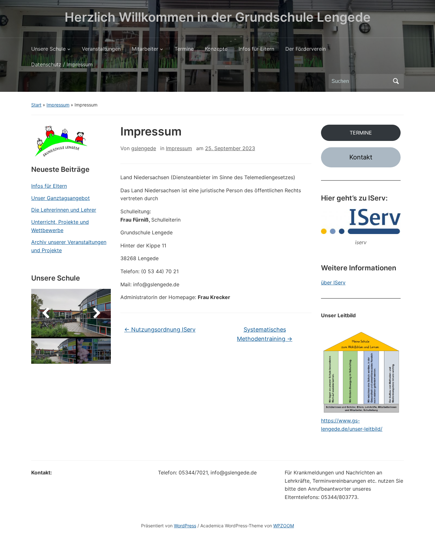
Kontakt (360, 157)
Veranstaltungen (101, 49)
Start (36, 104)
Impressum (57, 104)
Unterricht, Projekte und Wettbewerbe (60, 226)
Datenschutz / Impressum (62, 64)
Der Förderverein (305, 49)
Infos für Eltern (256, 49)
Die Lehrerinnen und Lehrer (63, 210)
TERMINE (361, 132)
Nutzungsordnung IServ (160, 329)
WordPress (185, 525)
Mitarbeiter (145, 49)
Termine (184, 49)
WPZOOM (283, 525)
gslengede (143, 148)
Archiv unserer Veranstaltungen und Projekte (68, 246)
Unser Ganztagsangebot (60, 198)
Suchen (396, 81)
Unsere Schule (48, 49)
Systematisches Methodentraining (264, 334)
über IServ (333, 282)
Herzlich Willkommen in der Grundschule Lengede (218, 17)
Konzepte (216, 49)
